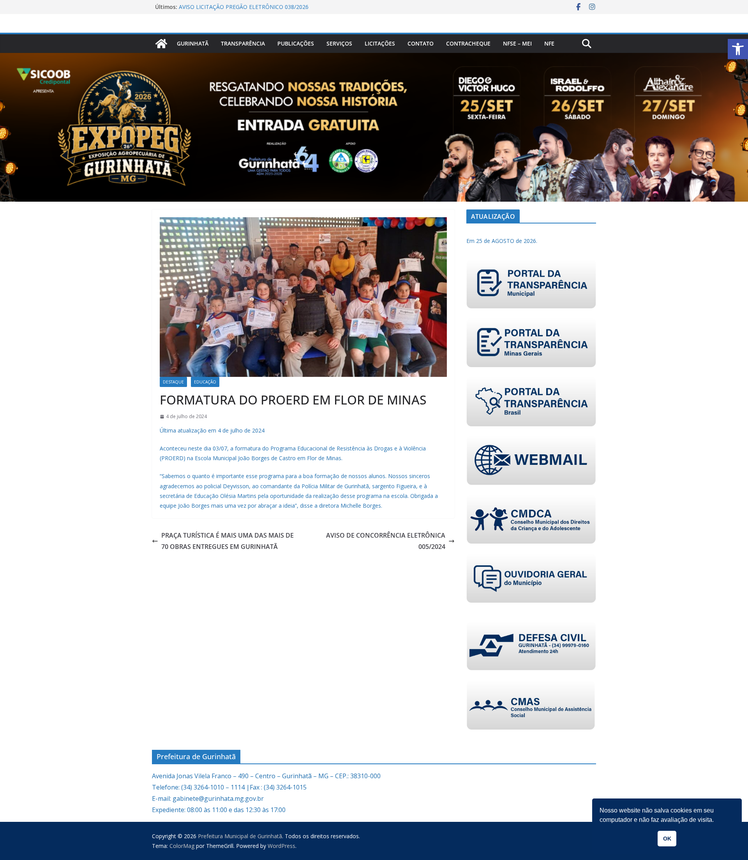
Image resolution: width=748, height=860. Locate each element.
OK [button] (667, 838)
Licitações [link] (380, 43)
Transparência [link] (243, 43)
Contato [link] (421, 43)
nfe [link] (549, 43)
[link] (738, 49)
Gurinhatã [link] (192, 43)
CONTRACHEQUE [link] (468, 43)
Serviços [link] (339, 43)
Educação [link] (205, 382)
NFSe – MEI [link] (517, 43)
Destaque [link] (173, 382)
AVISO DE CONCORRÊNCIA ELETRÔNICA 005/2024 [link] (385, 541)
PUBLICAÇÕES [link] (295, 43)
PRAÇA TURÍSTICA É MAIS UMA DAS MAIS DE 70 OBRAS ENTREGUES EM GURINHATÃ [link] (227, 541)
